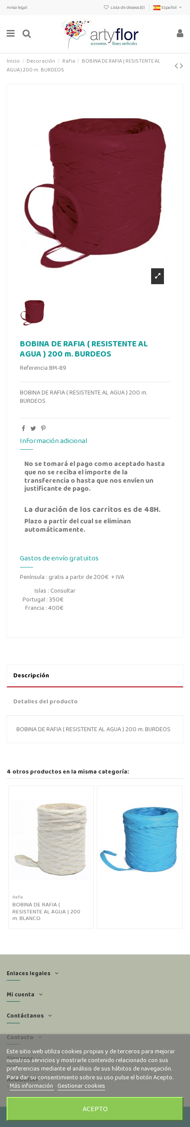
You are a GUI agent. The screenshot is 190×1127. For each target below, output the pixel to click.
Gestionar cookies (81, 1085)
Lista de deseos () (128, 7)
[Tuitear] (33, 428)
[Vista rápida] (57, 889)
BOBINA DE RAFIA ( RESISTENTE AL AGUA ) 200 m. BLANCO (46, 911)
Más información (32, 1085)
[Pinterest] (43, 428)
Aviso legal (17, 7)
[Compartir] (23, 428)
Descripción (31, 675)
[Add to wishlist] (44, 889)
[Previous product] (177, 65)
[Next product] (181, 65)
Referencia (34, 368)
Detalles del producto (45, 701)
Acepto (95, 1109)
